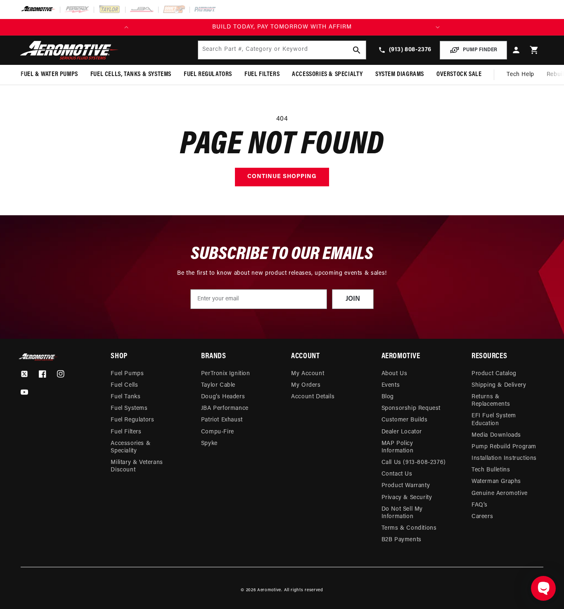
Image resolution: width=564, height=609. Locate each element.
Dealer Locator (402, 432)
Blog (388, 397)
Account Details (312, 397)
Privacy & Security (407, 498)
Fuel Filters (126, 432)
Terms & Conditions (409, 528)
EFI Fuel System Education (494, 419)
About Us (395, 374)
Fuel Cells (124, 385)
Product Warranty (406, 486)
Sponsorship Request (411, 408)
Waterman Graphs (496, 481)
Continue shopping (282, 177)
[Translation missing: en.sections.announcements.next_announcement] (437, 27)
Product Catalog (494, 374)
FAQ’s (480, 505)
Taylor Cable (218, 385)
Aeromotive (269, 590)
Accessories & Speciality (130, 447)
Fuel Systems (129, 408)
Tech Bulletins (491, 470)
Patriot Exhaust (222, 420)
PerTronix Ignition (225, 374)
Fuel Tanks (125, 397)
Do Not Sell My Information (402, 513)
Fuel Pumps (127, 374)
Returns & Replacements (491, 400)
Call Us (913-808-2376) (414, 462)
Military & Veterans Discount (137, 466)
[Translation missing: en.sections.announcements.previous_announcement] (126, 27)
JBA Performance (225, 408)
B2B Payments (402, 540)
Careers (482, 517)
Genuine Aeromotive (500, 493)
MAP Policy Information (398, 447)
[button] (534, 50)
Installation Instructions (504, 458)
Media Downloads (496, 435)
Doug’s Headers (223, 397)
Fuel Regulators (132, 420)
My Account (307, 374)
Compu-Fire (217, 432)
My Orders (305, 385)
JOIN (353, 299)
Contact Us (397, 474)
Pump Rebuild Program (504, 447)
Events (391, 385)
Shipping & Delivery (499, 385)
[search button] (357, 50)
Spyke (209, 443)
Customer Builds (405, 420)
